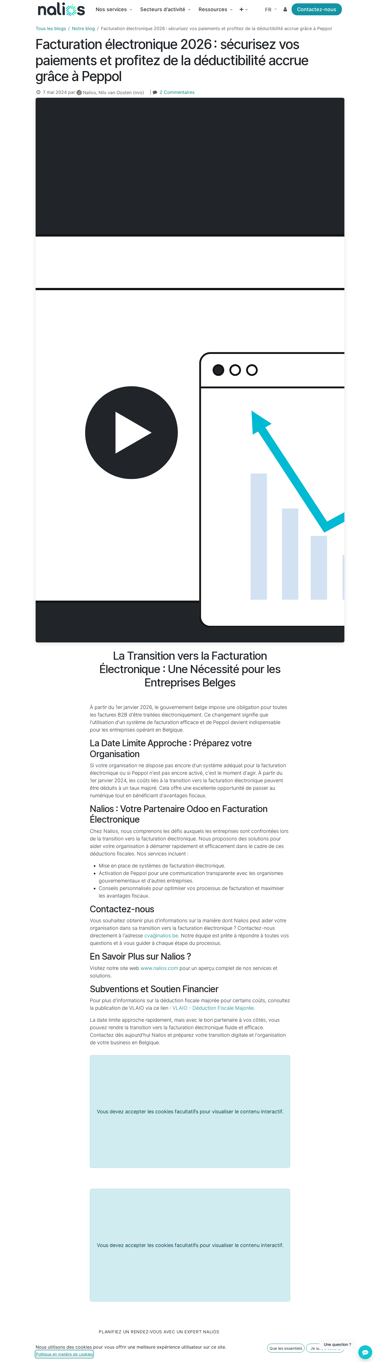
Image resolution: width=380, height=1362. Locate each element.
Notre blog (83, 28)
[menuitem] (114, 9)
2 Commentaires (177, 92)
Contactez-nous (316, 9)
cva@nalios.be (161, 935)
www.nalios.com (159, 968)
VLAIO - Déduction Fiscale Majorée (213, 1008)
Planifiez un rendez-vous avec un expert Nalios (159, 1331)
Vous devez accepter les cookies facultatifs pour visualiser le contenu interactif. (190, 1111)
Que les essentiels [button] (286, 1348)
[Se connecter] (285, 9)
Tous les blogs (51, 28)
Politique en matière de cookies (64, 1354)
